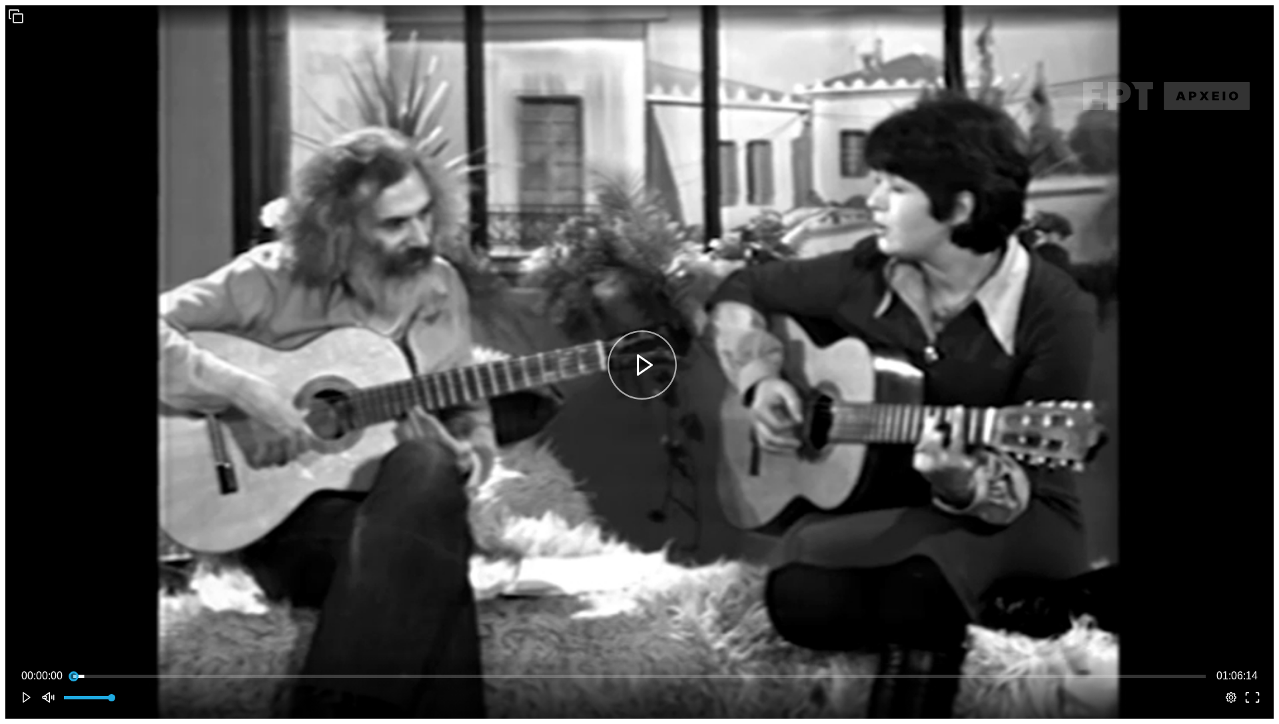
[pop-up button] (1231, 697)
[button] (16, 16)
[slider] (639, 676)
